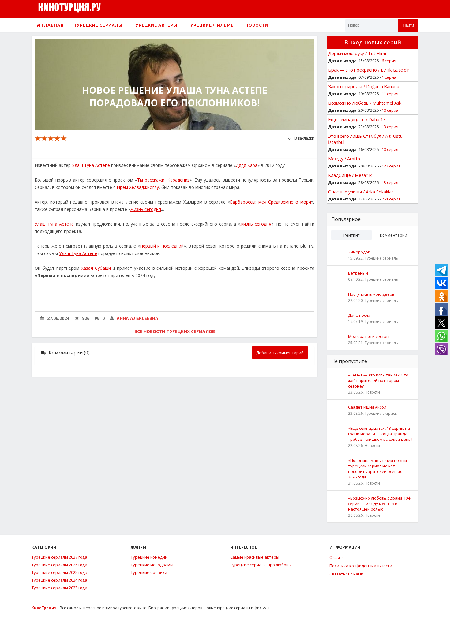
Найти (408, 25)
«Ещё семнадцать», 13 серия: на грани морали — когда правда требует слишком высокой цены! (380, 433)
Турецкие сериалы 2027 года (59, 557)
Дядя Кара (246, 165)
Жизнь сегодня (145, 209)
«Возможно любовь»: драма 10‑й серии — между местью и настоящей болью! (379, 503)
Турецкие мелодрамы (152, 564)
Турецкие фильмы (211, 25)
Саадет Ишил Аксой (367, 407)
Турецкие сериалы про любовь (260, 564)
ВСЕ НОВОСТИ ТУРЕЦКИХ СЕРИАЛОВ (174, 331)
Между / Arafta (344, 158)
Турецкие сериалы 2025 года (59, 572)
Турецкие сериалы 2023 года (59, 587)
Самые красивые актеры (254, 557)
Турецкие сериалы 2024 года (59, 580)
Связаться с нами (346, 574)
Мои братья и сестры (368, 336)
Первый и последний (162, 246)
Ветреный (358, 273)
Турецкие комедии (149, 557)
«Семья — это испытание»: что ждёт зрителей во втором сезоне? (378, 380)
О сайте (337, 557)
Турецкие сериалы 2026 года (59, 564)
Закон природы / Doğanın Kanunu (363, 86)
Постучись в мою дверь (371, 294)
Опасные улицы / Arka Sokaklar (360, 192)
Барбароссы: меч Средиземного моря (270, 202)
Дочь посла (359, 315)
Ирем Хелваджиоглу (138, 187)
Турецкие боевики (149, 572)
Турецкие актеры (155, 25)
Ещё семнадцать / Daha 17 (356, 119)
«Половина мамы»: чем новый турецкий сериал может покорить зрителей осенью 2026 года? (377, 469)
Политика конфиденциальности (360, 565)
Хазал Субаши (96, 268)
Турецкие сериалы (98, 25)
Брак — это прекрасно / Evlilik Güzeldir (368, 70)
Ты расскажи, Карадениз (163, 180)
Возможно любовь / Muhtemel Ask (364, 103)
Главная (52, 25)
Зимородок (359, 252)
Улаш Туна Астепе (91, 165)
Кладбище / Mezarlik (350, 175)
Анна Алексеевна (137, 318)
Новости (256, 25)
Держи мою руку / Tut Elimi (357, 53)
